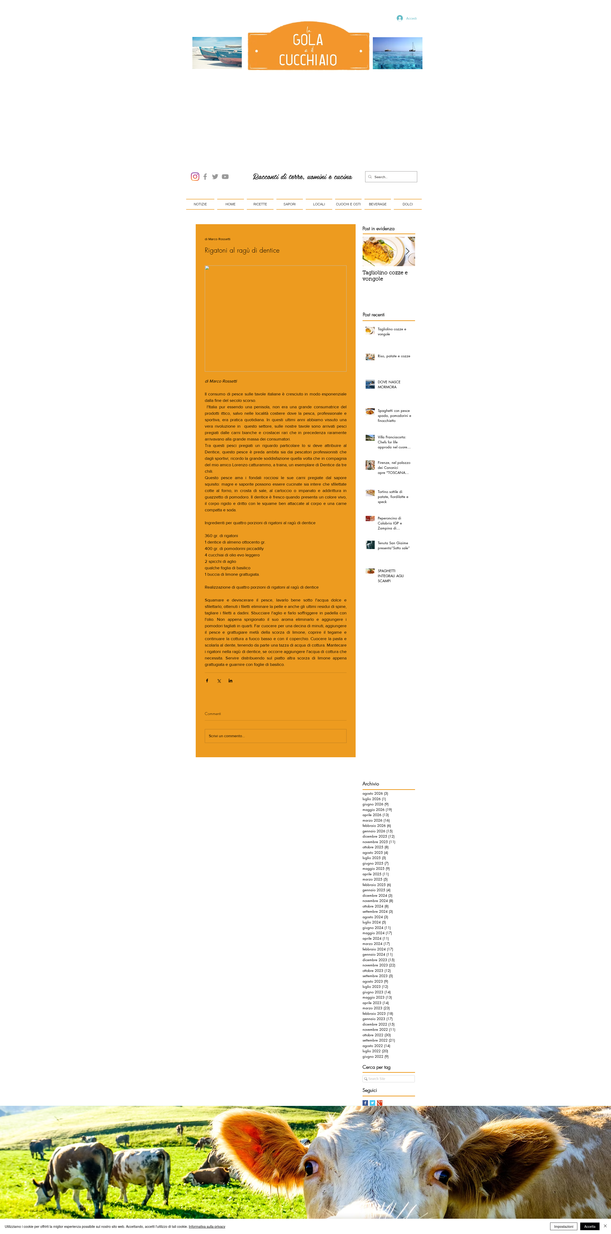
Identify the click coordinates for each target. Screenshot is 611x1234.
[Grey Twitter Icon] (215, 122)
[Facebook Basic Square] (365, 1049)
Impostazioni (563, 1226)
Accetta (589, 1226)
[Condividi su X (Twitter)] (218, 626)
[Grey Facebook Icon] (205, 122)
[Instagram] (195, 122)
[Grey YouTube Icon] (225, 122)
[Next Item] (407, 197)
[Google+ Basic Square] (379, 1049)
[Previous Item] (370, 197)
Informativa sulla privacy (207, 1226)
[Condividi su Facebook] (207, 626)
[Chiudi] (605, 1226)
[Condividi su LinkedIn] (230, 626)
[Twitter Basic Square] (372, 1049)
